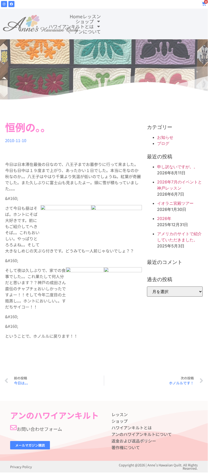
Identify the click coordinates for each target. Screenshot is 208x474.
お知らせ (165, 137)
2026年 (164, 218)
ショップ (84, 21)
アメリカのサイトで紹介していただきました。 (179, 236)
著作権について (125, 447)
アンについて (87, 31)
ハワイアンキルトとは (71, 26)
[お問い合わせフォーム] (13, 427)
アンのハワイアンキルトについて (141, 434)
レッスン (92, 16)
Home (76, 16)
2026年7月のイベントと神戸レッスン (179, 185)
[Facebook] (11, 4)
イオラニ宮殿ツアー (175, 203)
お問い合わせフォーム (39, 429)
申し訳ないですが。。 (177, 166)
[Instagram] (4, 4)
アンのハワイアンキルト (54, 415)
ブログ (163, 143)
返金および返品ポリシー (133, 441)
